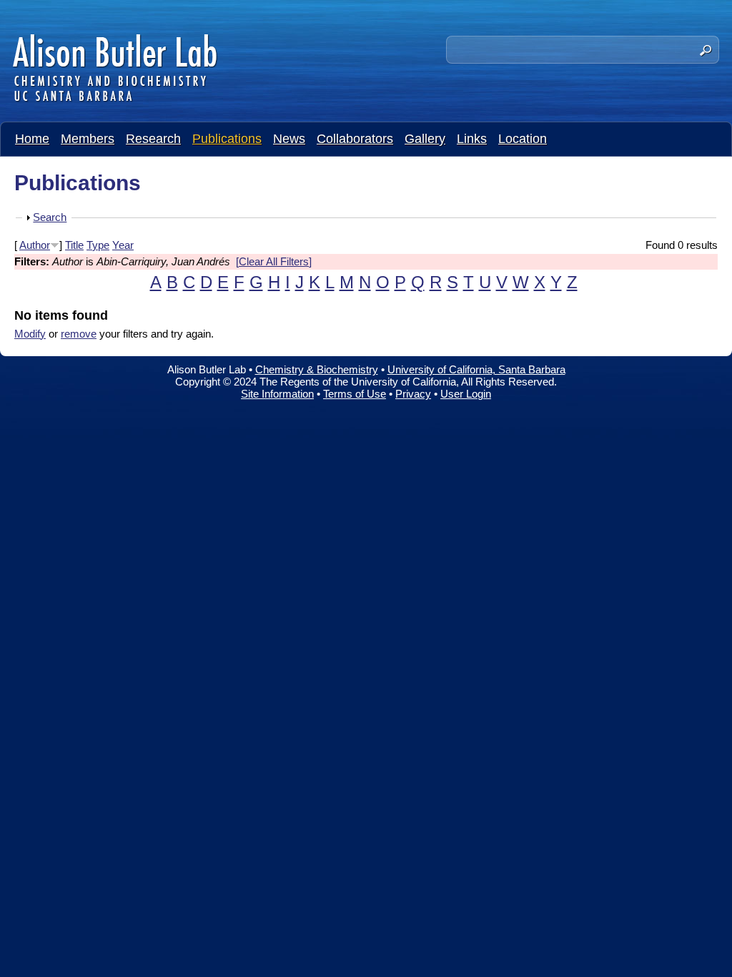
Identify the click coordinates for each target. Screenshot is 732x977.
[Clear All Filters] (274, 261)
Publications (227, 139)
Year (123, 245)
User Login (465, 394)
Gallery (425, 139)
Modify (30, 334)
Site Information (277, 394)
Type (97, 245)
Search (49, 217)
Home (32, 139)
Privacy (413, 394)
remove (79, 334)
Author (34, 245)
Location (522, 139)
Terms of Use (354, 394)
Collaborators (355, 139)
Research (153, 139)
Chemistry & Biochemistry (316, 369)
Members (87, 139)
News (289, 139)
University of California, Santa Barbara (476, 369)
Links (472, 139)
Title (74, 245)
